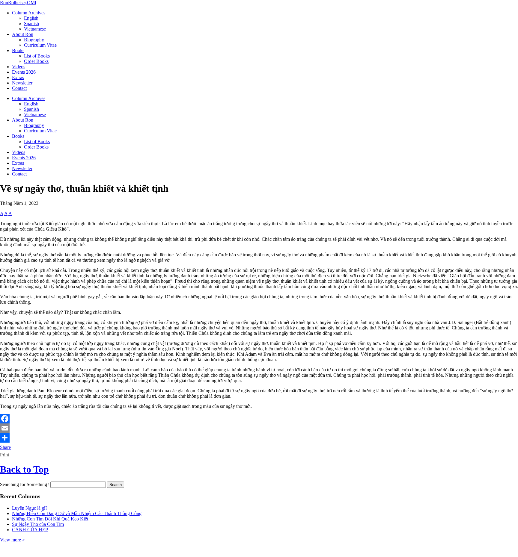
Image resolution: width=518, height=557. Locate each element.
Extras (18, 77)
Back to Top (24, 469)
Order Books (36, 61)
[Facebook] (259, 418)
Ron (18, 2)
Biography (34, 39)
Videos (18, 66)
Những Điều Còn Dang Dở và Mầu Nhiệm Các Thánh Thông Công (76, 513)
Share (5, 447)
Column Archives (28, 12)
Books (18, 50)
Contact (19, 88)
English (31, 18)
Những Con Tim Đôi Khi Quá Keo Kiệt (50, 518)
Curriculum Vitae (40, 45)
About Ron (22, 34)
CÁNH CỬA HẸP (30, 529)
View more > (12, 539)
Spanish (31, 23)
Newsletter (22, 82)
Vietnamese (35, 28)
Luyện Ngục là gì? (29, 508)
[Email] (259, 428)
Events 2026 (24, 72)
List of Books (37, 55)
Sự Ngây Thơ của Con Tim (38, 524)
